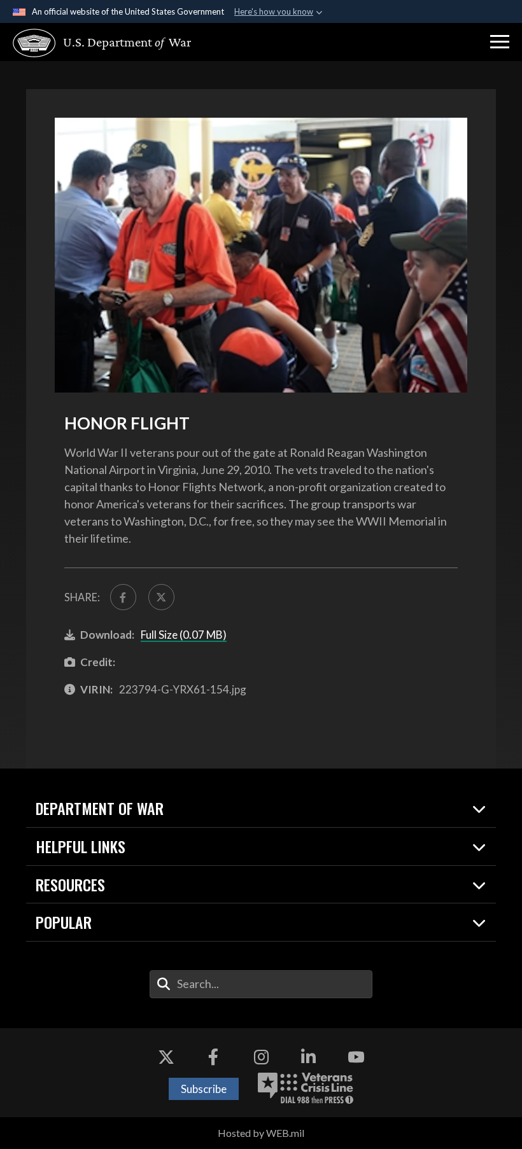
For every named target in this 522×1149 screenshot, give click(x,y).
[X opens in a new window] (166, 1057)
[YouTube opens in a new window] (356, 1057)
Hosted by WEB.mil (261, 1133)
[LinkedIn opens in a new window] (309, 1057)
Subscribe (204, 1089)
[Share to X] (161, 597)
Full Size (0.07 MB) (184, 634)
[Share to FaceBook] (123, 597)
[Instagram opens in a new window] (261, 1057)
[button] (499, 42)
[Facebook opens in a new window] (213, 1057)
